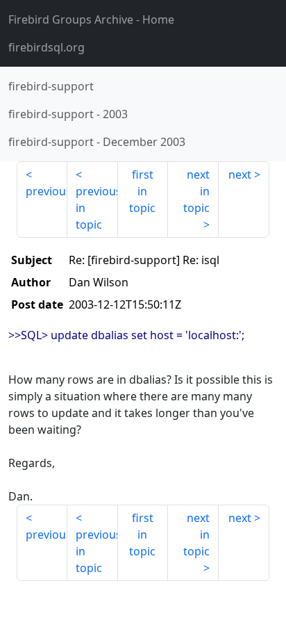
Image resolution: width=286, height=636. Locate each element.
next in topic (196, 191)
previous (46, 191)
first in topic (142, 191)
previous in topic (97, 208)
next (239, 174)
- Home (91, 19)
